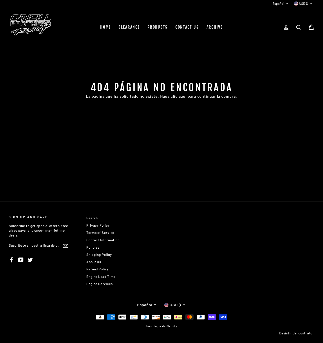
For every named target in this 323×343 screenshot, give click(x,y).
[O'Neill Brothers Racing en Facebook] (11, 259)
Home (105, 27)
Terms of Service (100, 233)
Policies (92, 247)
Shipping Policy (99, 255)
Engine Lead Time (100, 277)
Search (92, 218)
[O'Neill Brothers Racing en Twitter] (30, 259)
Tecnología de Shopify (161, 326)
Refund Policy (97, 269)
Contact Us (187, 27)
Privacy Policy (98, 225)
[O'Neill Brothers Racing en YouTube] (21, 259)
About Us (93, 262)
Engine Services (99, 284)
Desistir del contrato (295, 333)
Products (157, 27)
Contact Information (103, 240)
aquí (183, 96)
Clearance (129, 27)
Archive (215, 27)
